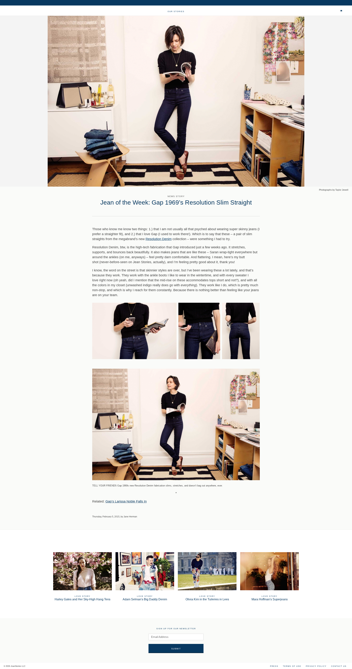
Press (274, 666)
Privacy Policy (316, 666)
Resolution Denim (159, 239)
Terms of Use (292, 666)
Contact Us (338, 666)
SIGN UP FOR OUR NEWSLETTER (176, 629)
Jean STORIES (20, 12)
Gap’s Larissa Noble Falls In (126, 501)
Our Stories (176, 11)
